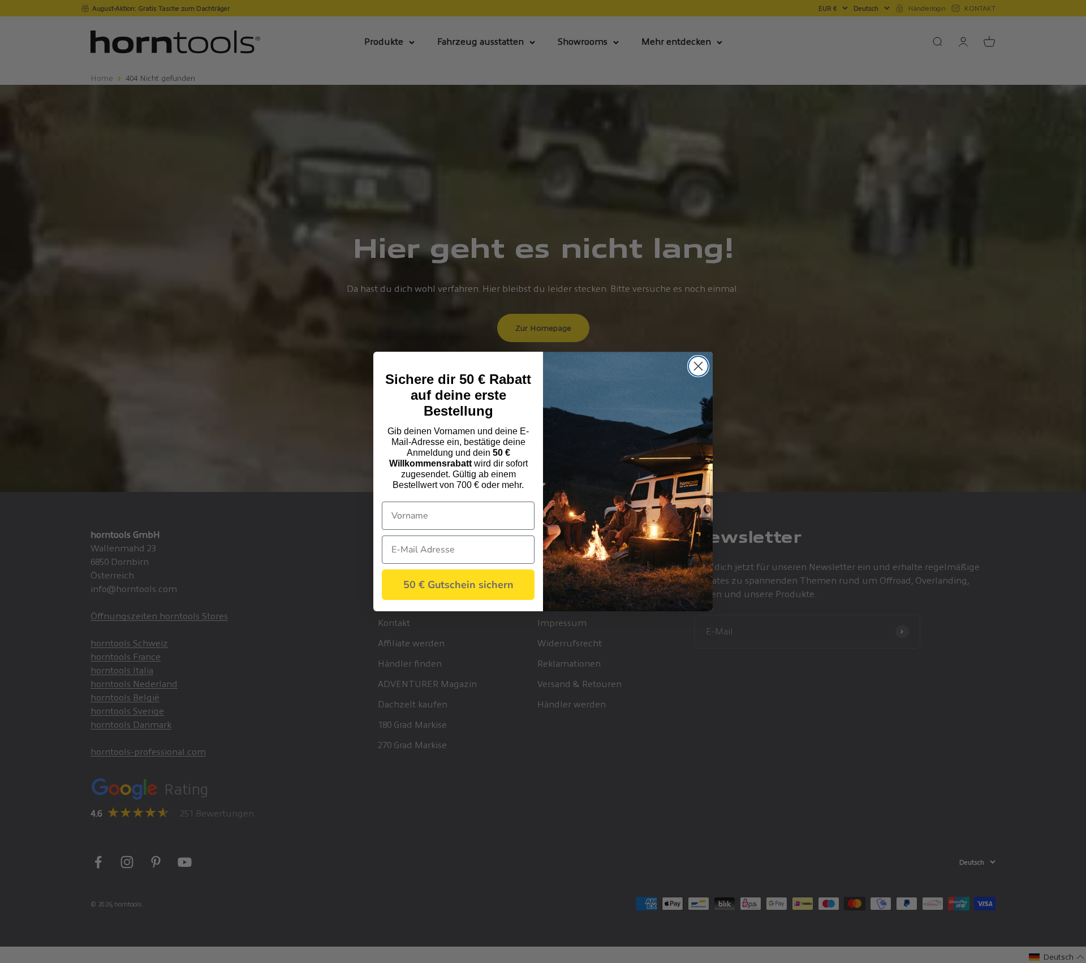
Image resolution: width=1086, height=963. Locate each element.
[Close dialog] (698, 366)
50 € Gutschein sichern (458, 584)
